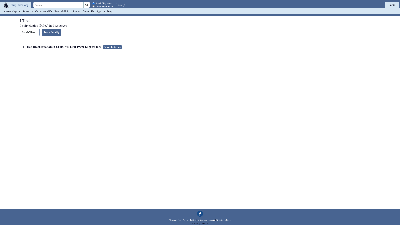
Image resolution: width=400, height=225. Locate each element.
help (120, 4)
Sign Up (100, 11)
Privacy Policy (189, 220)
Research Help (62, 11)
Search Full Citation (104, 6)
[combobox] (58, 5)
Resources (28, 11)
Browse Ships (11, 11)
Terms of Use (175, 220)
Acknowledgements (206, 220)
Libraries (76, 11)
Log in (391, 5)
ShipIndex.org (19, 5)
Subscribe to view (112, 47)
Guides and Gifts (43, 11)
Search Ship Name (103, 3)
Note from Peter (223, 220)
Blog (109, 11)
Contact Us (88, 11)
